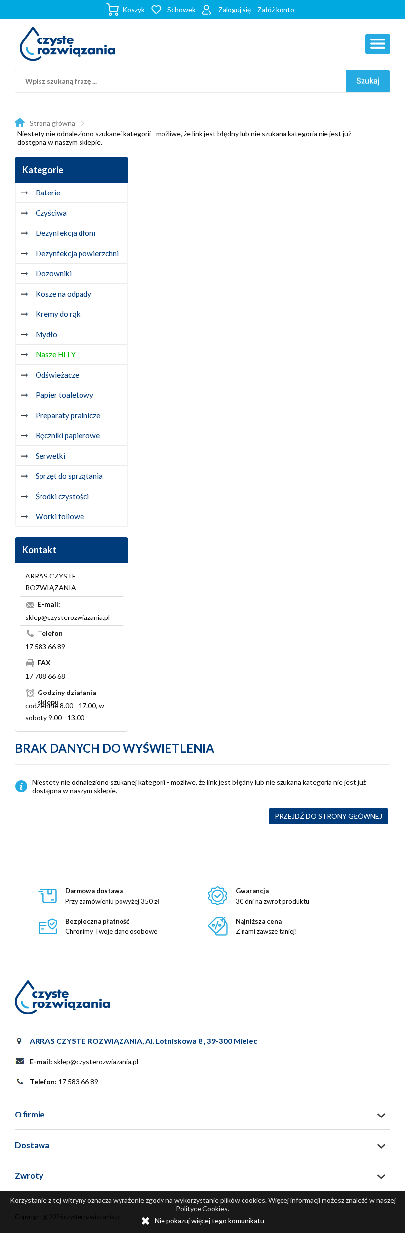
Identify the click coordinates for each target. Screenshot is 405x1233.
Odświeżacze (57, 374)
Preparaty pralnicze (68, 415)
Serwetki (50, 455)
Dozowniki (54, 273)
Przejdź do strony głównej (328, 816)
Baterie (48, 192)
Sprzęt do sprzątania (69, 475)
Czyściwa (51, 212)
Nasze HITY (56, 354)
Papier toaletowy (64, 394)
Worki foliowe (60, 516)
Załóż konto (275, 9)
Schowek (181, 9)
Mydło (46, 334)
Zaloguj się (234, 9)
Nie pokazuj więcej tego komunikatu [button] (209, 1220)
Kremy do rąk (58, 313)
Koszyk (133, 9)
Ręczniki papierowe (68, 435)
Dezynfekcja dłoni (65, 233)
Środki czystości (62, 496)
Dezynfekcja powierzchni (77, 253)
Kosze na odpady (63, 293)
